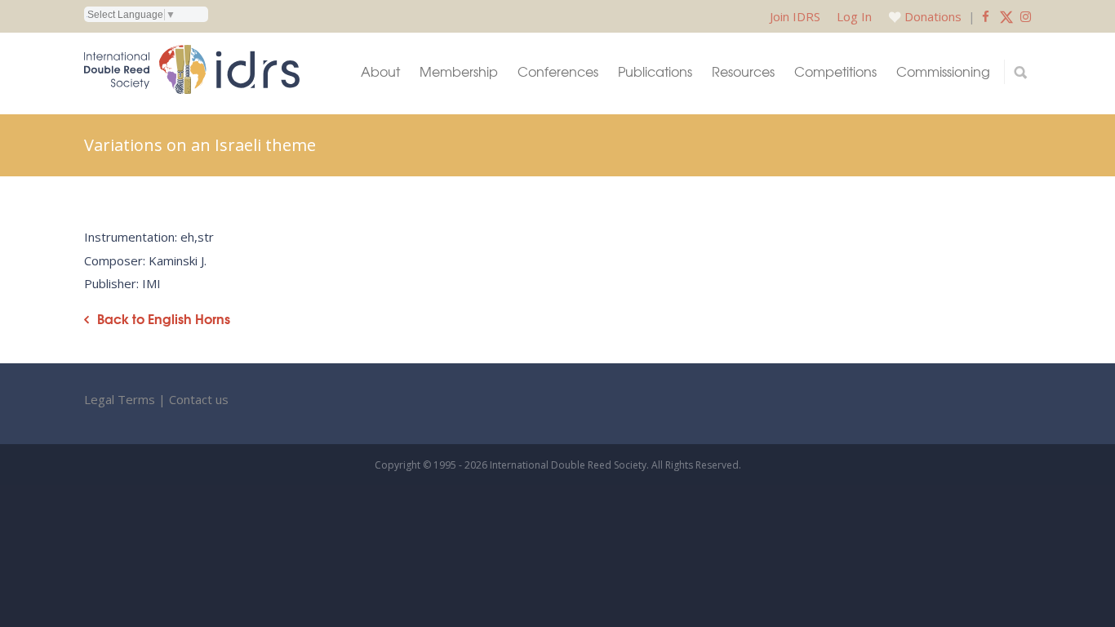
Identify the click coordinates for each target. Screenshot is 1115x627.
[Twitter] (1006, 16)
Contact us (199, 399)
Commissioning (943, 71)
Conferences (558, 71)
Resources (743, 71)
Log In (854, 16)
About (380, 71)
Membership (459, 71)
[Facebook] (985, 16)
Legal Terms (119, 399)
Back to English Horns (163, 319)
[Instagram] (1025, 16)
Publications (655, 71)
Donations (933, 16)
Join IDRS (795, 16)
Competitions (835, 71)
